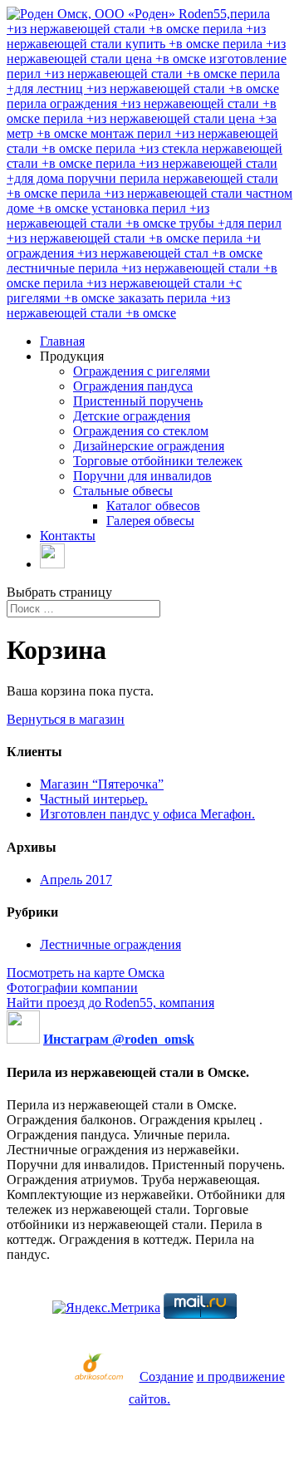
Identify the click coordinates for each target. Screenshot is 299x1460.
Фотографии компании (72, 988)
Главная (62, 341)
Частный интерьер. (94, 799)
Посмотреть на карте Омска (85, 973)
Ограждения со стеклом (140, 431)
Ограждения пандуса (133, 386)
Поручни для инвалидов (142, 476)
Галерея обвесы (150, 521)
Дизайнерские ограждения (148, 446)
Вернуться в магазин (66, 719)
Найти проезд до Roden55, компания (110, 1002)
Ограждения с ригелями (141, 371)
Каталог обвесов (153, 506)
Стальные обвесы (123, 491)
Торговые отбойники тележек (158, 461)
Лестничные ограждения (110, 944)
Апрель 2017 (76, 880)
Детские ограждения (131, 416)
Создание (167, 1376)
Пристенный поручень (138, 401)
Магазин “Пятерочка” (102, 784)
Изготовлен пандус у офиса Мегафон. (147, 814)
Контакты (68, 535)
